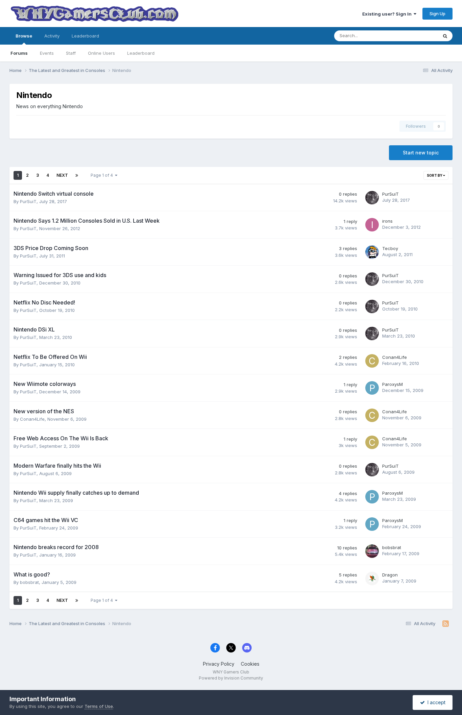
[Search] (445, 35)
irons (387, 221)
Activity (52, 36)
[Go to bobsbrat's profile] (372, 551)
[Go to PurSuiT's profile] (372, 197)
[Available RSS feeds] (446, 623)
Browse (24, 36)
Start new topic (421, 152)
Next (62, 175)
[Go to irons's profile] (372, 224)
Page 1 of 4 (103, 175)
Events (47, 53)
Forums (19, 53)
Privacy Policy (218, 664)
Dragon (390, 574)
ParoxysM (392, 384)
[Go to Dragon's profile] (372, 578)
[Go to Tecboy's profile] (372, 252)
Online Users (101, 53)
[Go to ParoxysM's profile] (372, 388)
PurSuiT (28, 201)
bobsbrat (391, 547)
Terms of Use (99, 706)
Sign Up (437, 13)
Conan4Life (394, 357)
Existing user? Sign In (388, 14)
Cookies (250, 664)
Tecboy (390, 248)
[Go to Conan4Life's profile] (372, 361)
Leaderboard (141, 53)
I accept (435, 702)
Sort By (435, 175)
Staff (71, 53)
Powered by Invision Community (231, 678)
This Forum (417, 35)
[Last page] (77, 175)
